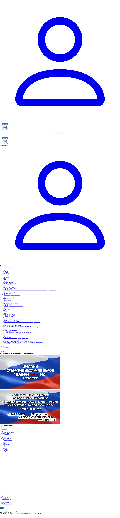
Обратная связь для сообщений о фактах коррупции (12, 343)
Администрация (6, 277)
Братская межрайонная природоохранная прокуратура (13, 319)
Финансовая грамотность (8, 304)
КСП (5, 279)
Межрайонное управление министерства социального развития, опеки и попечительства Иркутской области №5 (22, 322)
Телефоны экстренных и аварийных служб (11, 324)
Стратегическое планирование (9, 281)
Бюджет (5, 296)
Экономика (4, 495)
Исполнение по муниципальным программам (11, 303)
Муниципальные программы (8, 282)
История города (6, 270)
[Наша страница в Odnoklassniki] (0, 515)
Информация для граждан (6, 317)
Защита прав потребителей (8, 289)
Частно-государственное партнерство (10, 283)
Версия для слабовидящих (5, 1)
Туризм (5, 286)
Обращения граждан (5, 501)
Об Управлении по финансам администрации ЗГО (12, 295)
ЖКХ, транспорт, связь (7, 313)
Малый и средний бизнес (8, 284)
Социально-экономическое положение (10, 280)
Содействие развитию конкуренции (10, 288)
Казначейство (6, 299)
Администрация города (8, 425)
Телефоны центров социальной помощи (10, 330)
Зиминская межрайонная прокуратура (10, 318)
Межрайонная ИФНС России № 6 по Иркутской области (13, 325)
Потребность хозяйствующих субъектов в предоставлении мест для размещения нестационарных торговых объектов (23, 292)
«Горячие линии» (7, 331)
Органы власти (4, 275)
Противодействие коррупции (7, 337)
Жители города (6, 273)
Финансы (3, 294)
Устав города (6, 272)
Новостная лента (5, 347)
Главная (3, 346)
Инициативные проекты (6, 502)
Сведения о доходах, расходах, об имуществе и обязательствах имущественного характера (18, 341)
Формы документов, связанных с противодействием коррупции (14, 340)
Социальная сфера (5, 305)
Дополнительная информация (7, 504)
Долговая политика (7, 298)
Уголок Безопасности (7, 336)
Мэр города (6, 276)
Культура (5, 310)
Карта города (6, 271)
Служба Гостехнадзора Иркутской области (11, 323)
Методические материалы (8, 339)
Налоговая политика (7, 300)
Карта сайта (4, 505)
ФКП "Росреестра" (7, 334)
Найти (10, 268)
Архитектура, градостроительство (9, 314)
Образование (6, 308)
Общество (5, 311)
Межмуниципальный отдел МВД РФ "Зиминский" (12, 321)
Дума (5, 278)
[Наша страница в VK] (1, 515)
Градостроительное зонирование (9, 315)
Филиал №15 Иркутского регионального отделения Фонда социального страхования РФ (18, 326)
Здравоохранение (7, 309)
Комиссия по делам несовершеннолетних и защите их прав (13, 306)
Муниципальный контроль (8, 316)
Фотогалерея (4, 503)
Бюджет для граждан (7, 302)
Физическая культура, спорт (8, 307)
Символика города (7, 274)
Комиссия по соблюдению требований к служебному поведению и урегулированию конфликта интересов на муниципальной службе (25, 342)
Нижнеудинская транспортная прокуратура (11, 320)
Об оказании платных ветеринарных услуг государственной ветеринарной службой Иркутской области (21, 333)
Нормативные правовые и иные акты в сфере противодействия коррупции (16, 338)
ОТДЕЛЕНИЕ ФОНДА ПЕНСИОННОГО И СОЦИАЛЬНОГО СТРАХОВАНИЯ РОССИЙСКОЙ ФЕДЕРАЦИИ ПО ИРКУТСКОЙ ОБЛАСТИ (27, 327)
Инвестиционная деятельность (9, 287)
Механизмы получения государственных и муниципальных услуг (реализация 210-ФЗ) (18, 332)
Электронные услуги (7, 293)
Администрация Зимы (4, 145)
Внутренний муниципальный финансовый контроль (12, 297)
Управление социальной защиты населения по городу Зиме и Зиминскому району (17, 329)
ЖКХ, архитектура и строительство (8, 312)
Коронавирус (6, 335)
